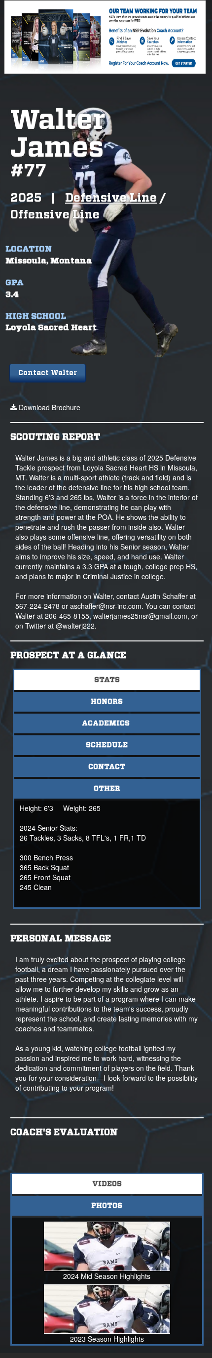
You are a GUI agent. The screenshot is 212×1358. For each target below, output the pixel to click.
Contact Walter (47, 373)
